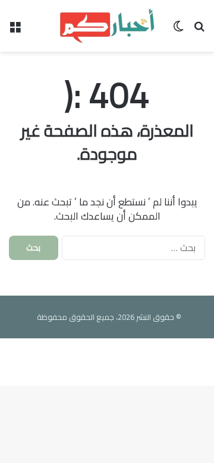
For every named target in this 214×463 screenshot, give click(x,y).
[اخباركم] (107, 25)
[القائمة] (15, 30)
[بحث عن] (199, 30)
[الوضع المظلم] (178, 30)
